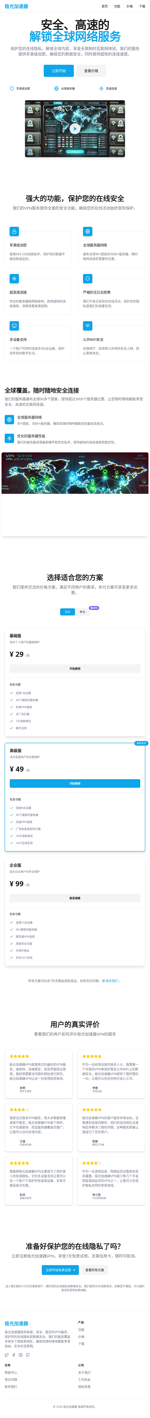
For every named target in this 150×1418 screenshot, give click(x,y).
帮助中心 (11, 1372)
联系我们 (112, 981)
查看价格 (91, 70)
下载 (142, 6)
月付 (67, 612)
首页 (105, 6)
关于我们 (84, 1372)
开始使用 (75, 668)
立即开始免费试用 (58, 1270)
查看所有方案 (94, 1270)
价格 (130, 6)
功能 (117, 6)
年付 (85, 611)
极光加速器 (70, 1406)
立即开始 (59, 70)
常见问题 (11, 1379)
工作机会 (84, 1379)
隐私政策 (84, 1386)
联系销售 (75, 898)
